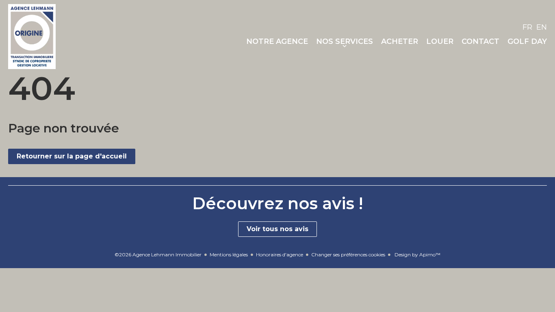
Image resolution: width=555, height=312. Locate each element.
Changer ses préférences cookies (348, 254)
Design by (416, 254)
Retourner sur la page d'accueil (72, 156)
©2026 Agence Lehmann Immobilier (158, 254)
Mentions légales (229, 254)
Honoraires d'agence (279, 254)
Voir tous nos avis (277, 229)
